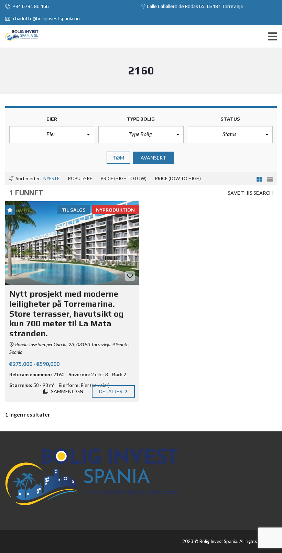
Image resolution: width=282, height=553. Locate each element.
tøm (118, 158)
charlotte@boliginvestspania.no (46, 18)
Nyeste (51, 178)
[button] (51, 134)
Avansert (153, 158)
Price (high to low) (124, 178)
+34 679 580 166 (30, 6)
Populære (80, 178)
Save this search (250, 193)
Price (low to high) (178, 178)
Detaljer (111, 391)
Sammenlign (66, 391)
